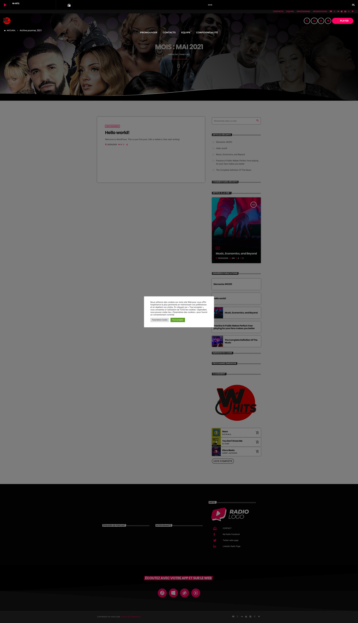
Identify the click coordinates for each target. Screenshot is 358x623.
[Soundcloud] (338, 12)
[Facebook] (349, 12)
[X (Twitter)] (334, 12)
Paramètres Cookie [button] (159, 320)
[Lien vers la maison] (7, 21)
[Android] (352, 12)
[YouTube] (331, 12)
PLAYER (343, 20)
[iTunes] (342, 12)
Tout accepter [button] (177, 320)
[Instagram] (345, 12)
